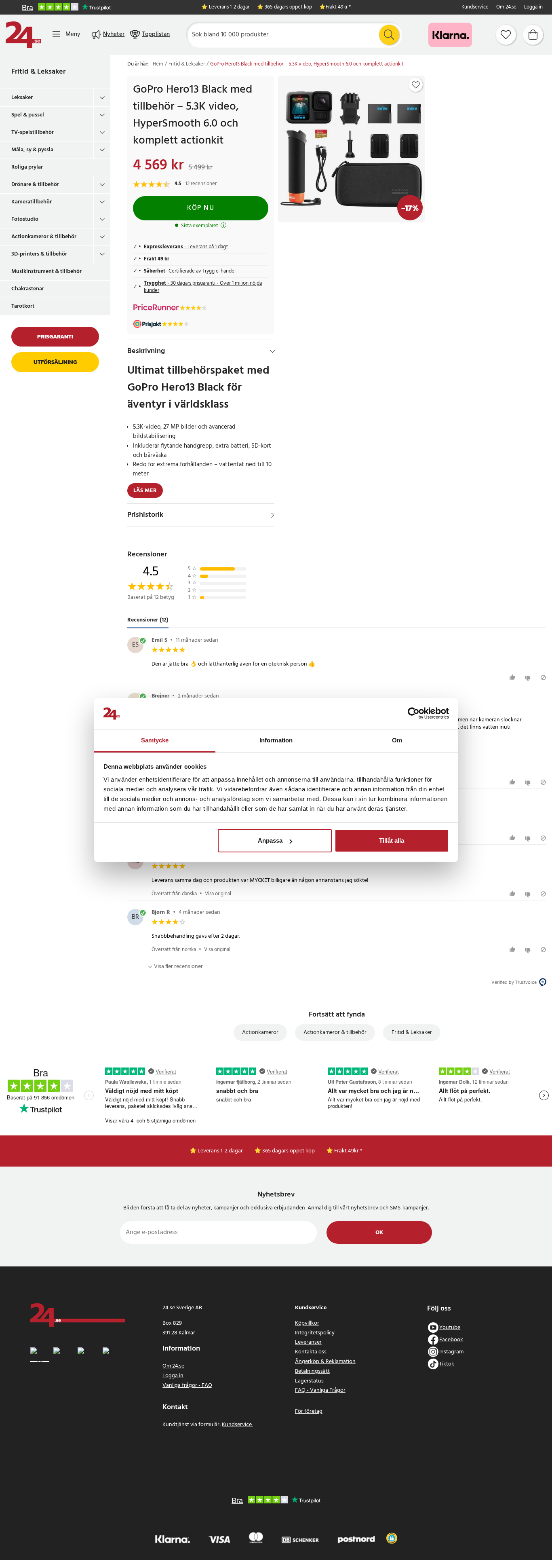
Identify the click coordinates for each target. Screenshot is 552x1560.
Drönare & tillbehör (35, 184)
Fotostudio (24, 219)
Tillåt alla (391, 840)
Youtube (449, 1327)
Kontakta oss (311, 1352)
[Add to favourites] (416, 85)
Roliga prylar (27, 167)
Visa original (218, 894)
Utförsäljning (55, 362)
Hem (158, 64)
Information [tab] (276, 740)
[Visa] (272, 515)
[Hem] (23, 34)
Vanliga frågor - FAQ (187, 1385)
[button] (391, 1538)
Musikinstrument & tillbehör (46, 271)
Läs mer (145, 490)
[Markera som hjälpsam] (513, 677)
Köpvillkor (307, 1323)
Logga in (533, 7)
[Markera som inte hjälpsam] (529, 677)
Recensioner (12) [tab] (148, 620)
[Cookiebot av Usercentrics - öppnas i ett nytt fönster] (413, 714)
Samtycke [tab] (155, 740)
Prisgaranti (55, 336)
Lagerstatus (309, 1381)
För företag (308, 1411)
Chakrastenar (27, 289)
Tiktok (446, 1364)
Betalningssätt (312, 1371)
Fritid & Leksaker (38, 72)
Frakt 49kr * (338, 7)
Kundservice (475, 7)
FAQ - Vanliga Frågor (320, 1390)
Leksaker (22, 97)
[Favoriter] (506, 35)
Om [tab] (397, 740)
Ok (379, 1232)
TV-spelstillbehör (32, 132)
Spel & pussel (27, 115)
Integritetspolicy (315, 1333)
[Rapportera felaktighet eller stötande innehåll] (543, 677)
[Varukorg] (533, 35)
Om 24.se (506, 7)
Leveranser (308, 1342)
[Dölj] (272, 351)
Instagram (451, 1352)
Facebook (451, 1339)
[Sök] (389, 35)
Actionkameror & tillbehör (43, 236)
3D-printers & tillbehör (39, 254)
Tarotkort (22, 306)
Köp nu (200, 208)
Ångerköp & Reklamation (325, 1361)
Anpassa (270, 840)
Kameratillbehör (31, 202)
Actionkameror (260, 1032)
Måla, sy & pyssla (32, 149)
